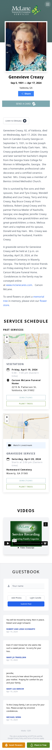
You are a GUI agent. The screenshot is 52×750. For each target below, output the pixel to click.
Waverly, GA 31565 (17, 473)
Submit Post (26, 604)
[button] (26, 343)
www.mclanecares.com (19, 285)
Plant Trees (26, 403)
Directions (26, 397)
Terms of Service (33, 738)
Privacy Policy (18, 738)
